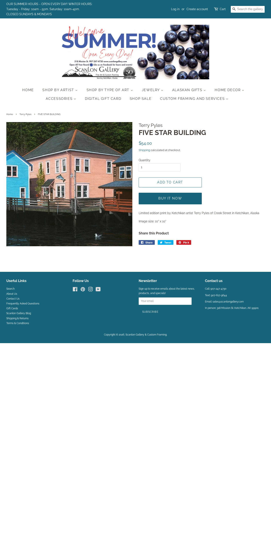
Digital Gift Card (103, 99)
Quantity (144, 160)
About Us (11, 293)
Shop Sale (140, 99)
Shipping (144, 150)
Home (28, 90)
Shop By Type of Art (109, 90)
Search (10, 288)
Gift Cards (12, 308)
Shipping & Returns (17, 318)
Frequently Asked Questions (22, 303)
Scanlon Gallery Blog (18, 313)
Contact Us (12, 298)
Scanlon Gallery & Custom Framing (146, 334)
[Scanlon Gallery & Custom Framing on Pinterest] (82, 290)
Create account (197, 9)
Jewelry (151, 90)
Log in (175, 9)
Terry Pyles (25, 114)
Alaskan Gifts (187, 90)
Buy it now (170, 198)
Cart (223, 9)
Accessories (60, 99)
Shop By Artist (58, 90)
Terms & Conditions (17, 323)
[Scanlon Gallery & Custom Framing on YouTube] (98, 290)
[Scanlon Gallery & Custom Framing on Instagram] (90, 290)
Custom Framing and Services (193, 99)
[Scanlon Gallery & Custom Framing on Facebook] (75, 290)
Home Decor (228, 90)
